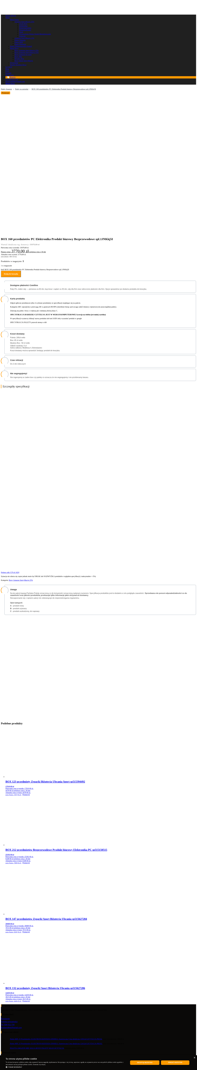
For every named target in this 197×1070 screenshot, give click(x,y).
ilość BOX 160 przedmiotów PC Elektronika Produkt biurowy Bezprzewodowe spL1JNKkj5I (35, 270)
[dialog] (98, 1062)
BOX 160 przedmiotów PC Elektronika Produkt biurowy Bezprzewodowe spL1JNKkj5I (64, 89)
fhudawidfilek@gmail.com (11, 1028)
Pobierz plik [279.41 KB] (10, 572)
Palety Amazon (6, 89)
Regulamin (5, 1019)
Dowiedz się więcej (39, 1064)
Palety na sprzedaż (21, 89)
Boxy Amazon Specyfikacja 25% (21, 580)
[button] (66, 1067)
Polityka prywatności (9, 1022)
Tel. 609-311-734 (7, 1025)
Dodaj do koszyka (11, 274)
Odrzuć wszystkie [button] (175, 1062)
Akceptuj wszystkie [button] (144, 1062)
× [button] (194, 1058)
